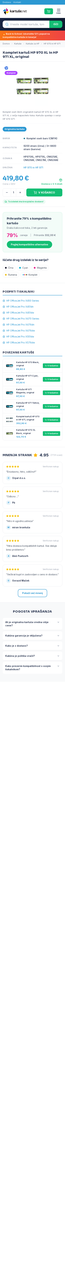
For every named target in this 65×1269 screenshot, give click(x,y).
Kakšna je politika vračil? (20, 655)
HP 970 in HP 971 (52, 43)
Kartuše (18, 43)
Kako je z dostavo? (16, 645)
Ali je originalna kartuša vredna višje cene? (26, 624)
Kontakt (17, 2)
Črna (10, 267)
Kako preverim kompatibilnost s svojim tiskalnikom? (28, 668)
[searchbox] (26, 24)
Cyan (25, 267)
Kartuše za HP (32, 43)
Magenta (42, 267)
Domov (6, 43)
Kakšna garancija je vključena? (23, 635)
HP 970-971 (9, 119)
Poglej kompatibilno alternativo (29, 244)
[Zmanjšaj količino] (7, 192)
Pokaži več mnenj (32, 593)
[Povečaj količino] (20, 192)
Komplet (32, 274)
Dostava (7, 2)
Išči (55, 24)
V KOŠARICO (46, 192)
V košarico (53, 365)
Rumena (12, 274)
